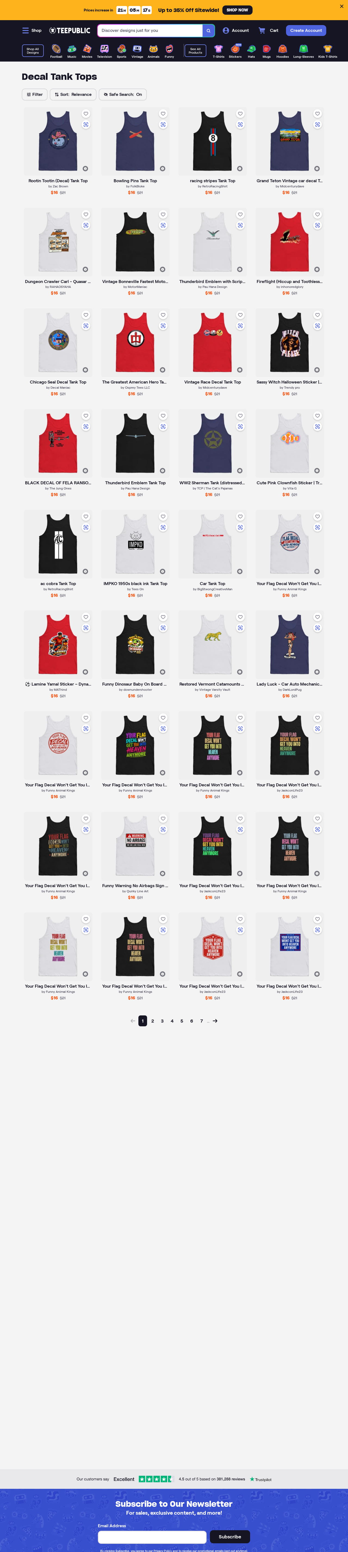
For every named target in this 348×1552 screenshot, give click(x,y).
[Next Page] (215, 1020)
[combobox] (150, 31)
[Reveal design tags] (85, 168)
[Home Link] (69, 30)
